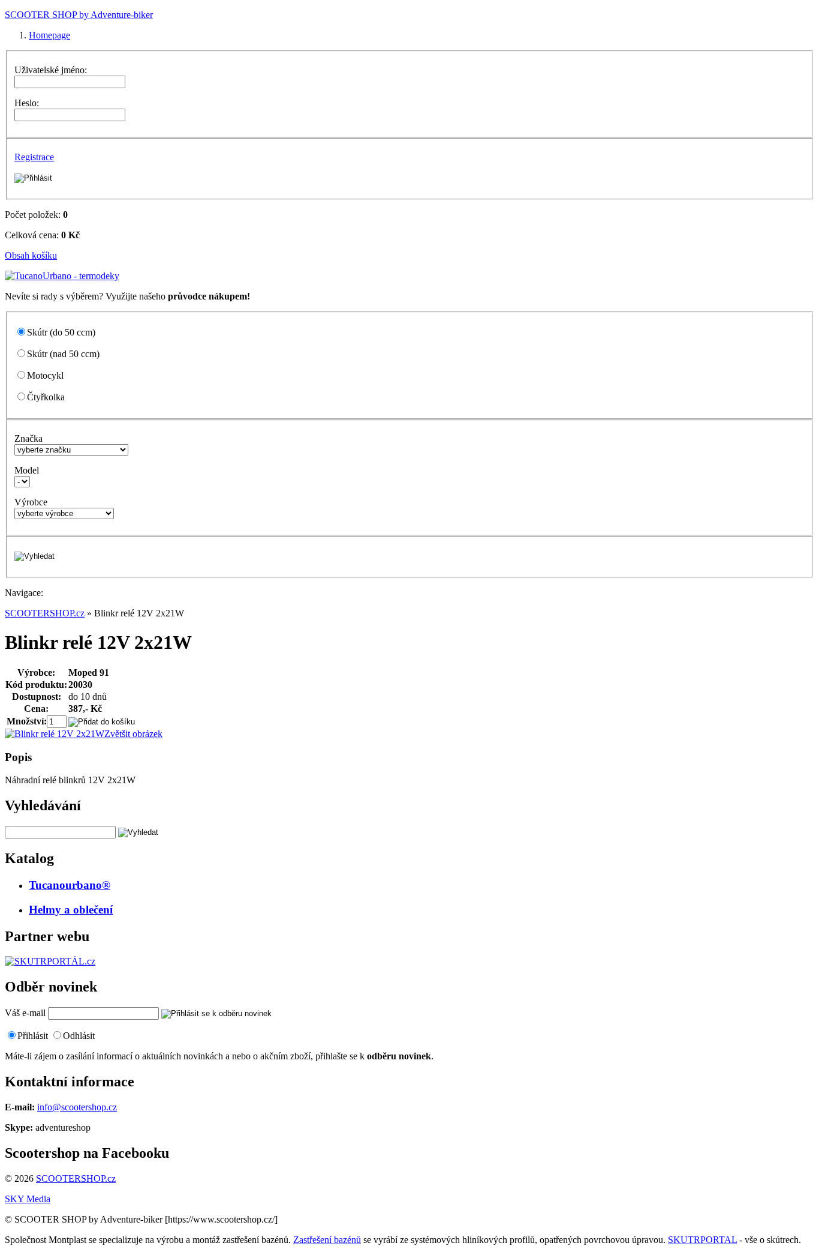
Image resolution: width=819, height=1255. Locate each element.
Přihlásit (32, 1036)
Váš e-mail (25, 1013)
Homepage (49, 35)
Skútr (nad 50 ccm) (63, 354)
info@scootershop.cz (77, 1107)
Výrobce (30, 502)
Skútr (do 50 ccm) (61, 332)
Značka (28, 438)
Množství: (27, 721)
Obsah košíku (31, 255)
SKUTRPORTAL (702, 1240)
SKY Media (27, 1199)
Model (26, 470)
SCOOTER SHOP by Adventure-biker (79, 15)
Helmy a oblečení (71, 909)
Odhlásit (79, 1036)
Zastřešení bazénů (327, 1240)
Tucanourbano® (69, 885)
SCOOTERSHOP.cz (45, 613)
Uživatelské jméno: (50, 70)
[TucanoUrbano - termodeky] (62, 276)
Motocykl (45, 375)
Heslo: (26, 103)
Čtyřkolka (46, 397)
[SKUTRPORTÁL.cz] (50, 961)
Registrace (34, 157)
